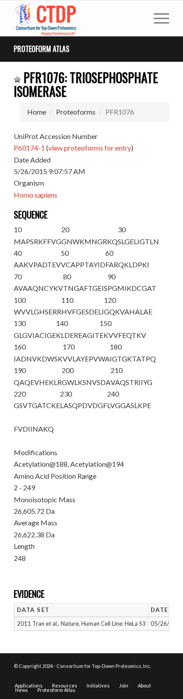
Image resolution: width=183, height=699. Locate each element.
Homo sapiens (35, 195)
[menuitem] (157, 18)
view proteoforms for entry (89, 147)
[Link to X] (149, 676)
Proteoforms (75, 111)
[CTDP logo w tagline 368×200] (76, 18)
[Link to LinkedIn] (162, 676)
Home (36, 111)
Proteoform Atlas (41, 49)
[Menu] (157, 18)
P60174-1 (29, 147)
